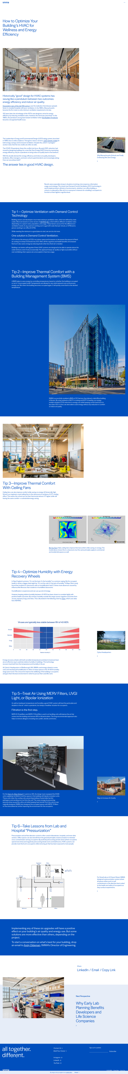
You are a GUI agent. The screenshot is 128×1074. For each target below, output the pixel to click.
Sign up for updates (95, 1048)
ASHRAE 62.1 (44, 222)
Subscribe (112, 1051)
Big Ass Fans (53, 548)
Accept (76, 1072)
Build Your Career (59, 1051)
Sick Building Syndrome (50, 117)
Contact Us (57, 1048)
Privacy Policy (116, 1070)
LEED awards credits (50, 140)
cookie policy (69, 1072)
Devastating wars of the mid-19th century (16, 106)
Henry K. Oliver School (15, 794)
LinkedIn (83, 969)
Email (95, 969)
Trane (63, 598)
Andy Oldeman (32, 945)
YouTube (56, 1063)
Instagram (57, 1057)
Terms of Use (122, 1070)
